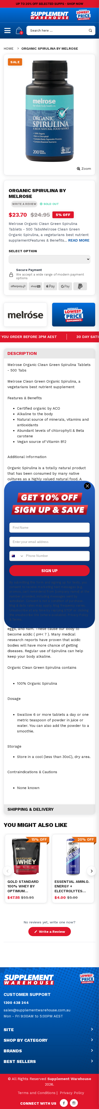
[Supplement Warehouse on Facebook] (64, 1103)
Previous (7, 871)
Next (92, 871)
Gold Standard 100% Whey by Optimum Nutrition (23, 886)
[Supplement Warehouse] (49, 16)
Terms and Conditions (37, 1093)
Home (8, 48)
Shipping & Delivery (30, 809)
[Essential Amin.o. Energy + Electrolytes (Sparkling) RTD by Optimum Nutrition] (73, 856)
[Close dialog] (87, 485)
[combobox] (17, 556)
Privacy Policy (72, 1093)
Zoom (86, 168)
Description (22, 353)
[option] (26, 856)
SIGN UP (49, 570)
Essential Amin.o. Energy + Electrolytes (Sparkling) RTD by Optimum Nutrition (72, 886)
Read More (78, 240)
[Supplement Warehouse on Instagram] (74, 1103)
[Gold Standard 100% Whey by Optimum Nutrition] (26, 856)
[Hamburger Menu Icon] (7, 32)
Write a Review (54, 932)
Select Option (23, 251)
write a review (24, 204)
